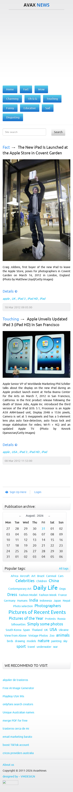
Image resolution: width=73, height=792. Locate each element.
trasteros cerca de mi (16, 728)
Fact (6, 147)
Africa (14, 576)
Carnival (51, 576)
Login (37, 492)
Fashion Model (28, 594)
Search (58, 132)
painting (56, 641)
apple (6, 298)
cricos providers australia (18, 753)
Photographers (48, 606)
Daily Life (45, 587)
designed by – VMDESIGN (19, 776)
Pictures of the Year (26, 618)
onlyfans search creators (18, 704)
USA (14, 451)
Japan (57, 600)
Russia (61, 618)
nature (43, 641)
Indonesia (46, 600)
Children (41, 581)
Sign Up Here (18, 492)
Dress (12, 594)
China (54, 581)
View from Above (15, 635)
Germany (9, 600)
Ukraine (64, 629)
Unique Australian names (18, 712)
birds (10, 641)
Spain (26, 629)
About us (8, 764)
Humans (22, 600)
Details (8, 291)
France (62, 594)
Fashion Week (48, 594)
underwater (44, 646)
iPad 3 (21, 298)
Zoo (52, 635)
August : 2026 (34, 515)
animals (63, 635)
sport (21, 646)
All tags (63, 568)
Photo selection (23, 606)
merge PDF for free (15, 720)
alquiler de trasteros (15, 679)
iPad (42, 298)
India (33, 600)
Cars (60, 576)
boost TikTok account (16, 744)
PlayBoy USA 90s (13, 696)
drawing (20, 641)
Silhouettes (18, 624)
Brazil (40, 576)
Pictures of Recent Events (37, 612)
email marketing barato (17, 736)
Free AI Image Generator (18, 688)
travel (31, 646)
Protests (50, 618)
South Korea (13, 629)
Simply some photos (45, 624)
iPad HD (32, 298)
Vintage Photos (38, 635)
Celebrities (25, 581)
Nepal (66, 600)
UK (13, 298)
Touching (11, 319)
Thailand (37, 629)
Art (33, 576)
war (55, 646)
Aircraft (25, 576)
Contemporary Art (19, 588)
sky (65, 641)
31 (43, 528)
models (31, 641)
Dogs (62, 588)
